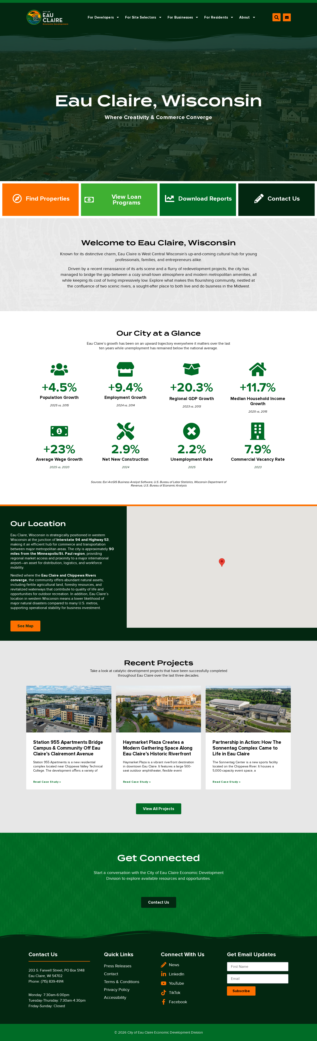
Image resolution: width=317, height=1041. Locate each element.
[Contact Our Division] (287, 17)
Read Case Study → (47, 782)
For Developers (101, 17)
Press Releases (117, 966)
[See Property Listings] (40, 199)
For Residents (216, 17)
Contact (111, 974)
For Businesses (180, 17)
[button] (276, 17)
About (244, 17)
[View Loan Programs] (119, 199)
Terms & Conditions (121, 981)
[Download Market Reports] (198, 199)
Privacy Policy (116, 989)
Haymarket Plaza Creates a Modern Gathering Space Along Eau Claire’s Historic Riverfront (157, 748)
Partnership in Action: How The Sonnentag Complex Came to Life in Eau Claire (247, 748)
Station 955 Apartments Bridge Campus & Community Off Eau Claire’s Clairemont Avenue (68, 748)
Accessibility (115, 997)
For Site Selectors (140, 17)
